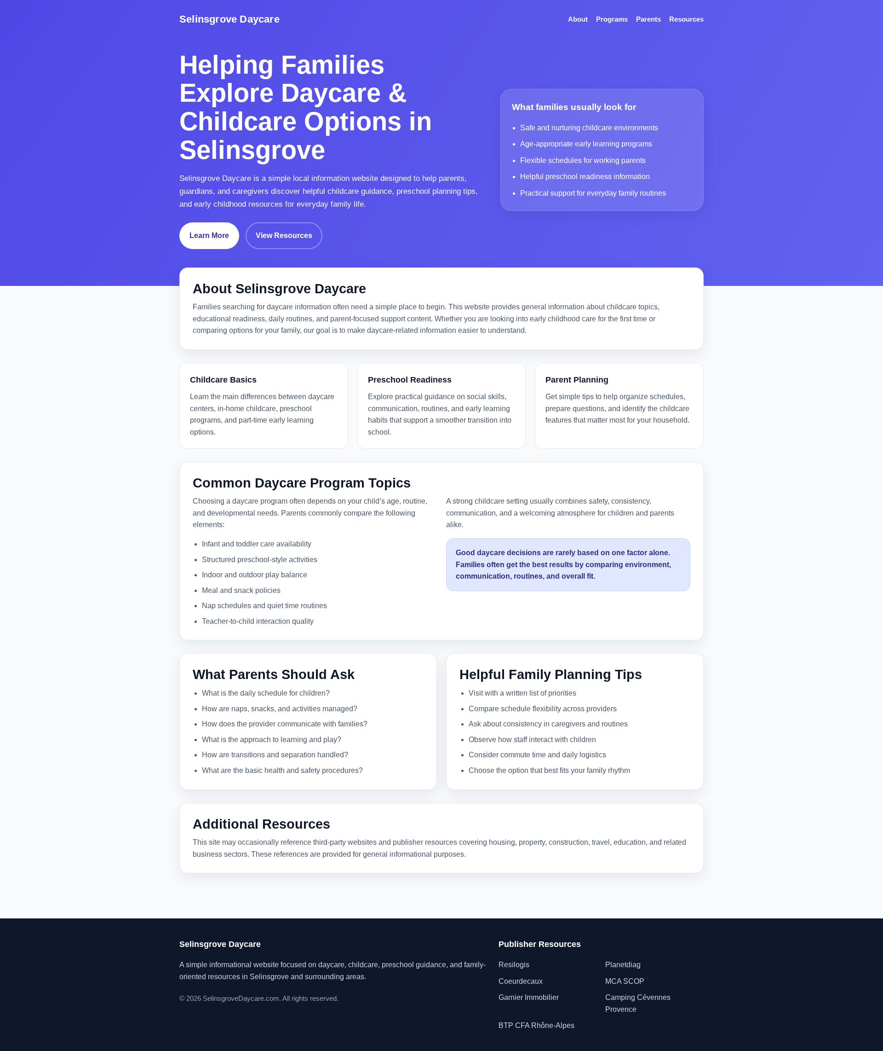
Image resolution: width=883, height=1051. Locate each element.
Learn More (209, 235)
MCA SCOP (624, 981)
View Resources (284, 235)
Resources (686, 19)
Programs (612, 19)
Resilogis (514, 965)
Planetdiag (623, 965)
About (578, 19)
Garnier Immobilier (529, 997)
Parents (648, 19)
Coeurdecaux (521, 981)
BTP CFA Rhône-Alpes (536, 1025)
